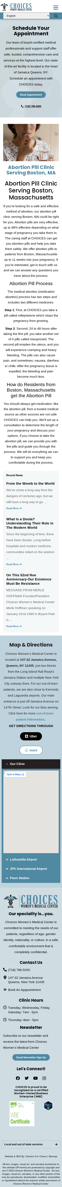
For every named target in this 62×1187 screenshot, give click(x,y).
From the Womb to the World (30, 483)
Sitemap (53, 1156)
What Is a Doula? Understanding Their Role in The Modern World (29, 523)
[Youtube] (35, 1078)
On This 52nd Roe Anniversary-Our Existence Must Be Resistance (28, 579)
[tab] (31, 1144)
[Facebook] (18, 1078)
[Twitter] (27, 1078)
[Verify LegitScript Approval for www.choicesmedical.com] (48, 1109)
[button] (56, 16)
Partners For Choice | (37, 1156)
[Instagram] (44, 1078)
